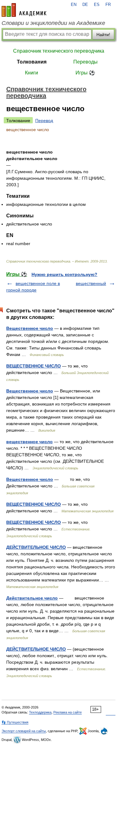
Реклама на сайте (67, 712)
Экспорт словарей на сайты (24, 731)
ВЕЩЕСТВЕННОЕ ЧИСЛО (33, 365)
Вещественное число (29, 328)
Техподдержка (40, 712)
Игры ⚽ (85, 72)
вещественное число (29, 441)
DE (85, 4)
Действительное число (32, 597)
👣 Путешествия (15, 722)
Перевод (44, 120)
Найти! (103, 34)
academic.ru (24, 10)
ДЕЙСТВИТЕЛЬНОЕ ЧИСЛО (36, 547)
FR (108, 4)
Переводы (85, 61)
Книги (31, 72)
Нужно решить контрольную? (64, 274)
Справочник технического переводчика (58, 51)
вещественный (91, 283)
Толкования (31, 61)
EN (73, 4)
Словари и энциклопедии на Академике (53, 23)
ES (97, 4)
